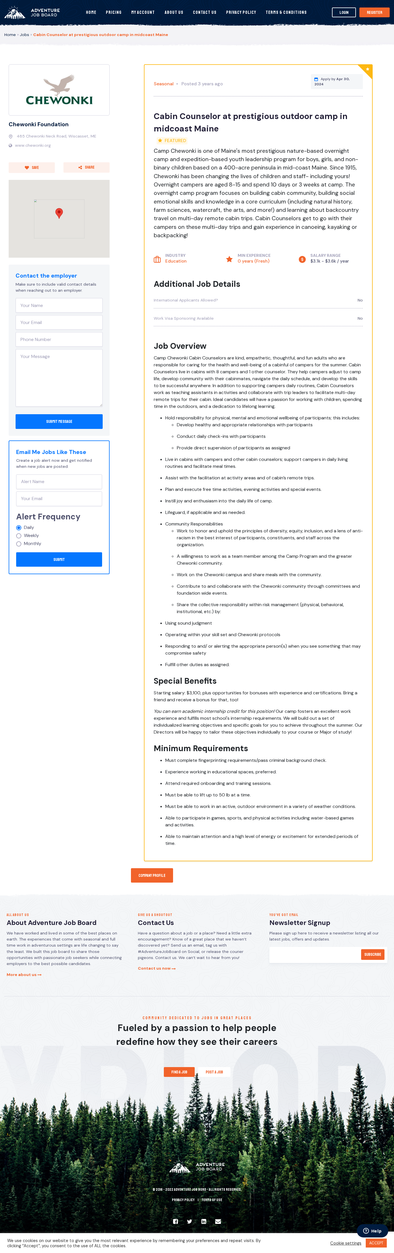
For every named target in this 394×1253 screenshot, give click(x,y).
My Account (143, 12)
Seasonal (164, 84)
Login (343, 12)
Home (91, 12)
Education (176, 261)
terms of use (211, 1200)
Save (35, 167)
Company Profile (152, 875)
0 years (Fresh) (253, 261)
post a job (214, 1072)
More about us (22, 974)
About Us (174, 12)
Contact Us (205, 12)
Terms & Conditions (286, 12)
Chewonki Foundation (39, 124)
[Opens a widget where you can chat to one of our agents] (372, 1231)
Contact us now (155, 968)
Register (374, 12)
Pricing (114, 12)
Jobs (24, 34)
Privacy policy (183, 1200)
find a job (179, 1072)
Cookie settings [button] (345, 1243)
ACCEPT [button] (376, 1243)
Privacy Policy (241, 12)
